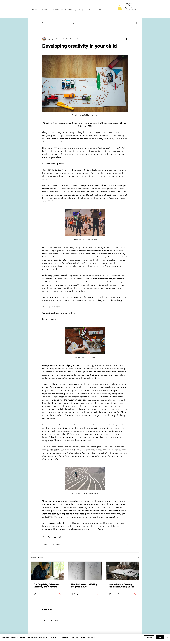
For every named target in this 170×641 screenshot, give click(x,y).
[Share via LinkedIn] (55, 537)
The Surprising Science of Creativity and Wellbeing (46, 585)
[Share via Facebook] (43, 537)
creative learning (68, 23)
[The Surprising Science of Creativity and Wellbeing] (47, 571)
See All (136, 557)
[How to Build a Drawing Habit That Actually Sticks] (122, 571)
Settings (149, 637)
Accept (160, 637)
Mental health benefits (49, 23)
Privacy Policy (91, 637)
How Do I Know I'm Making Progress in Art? (84, 585)
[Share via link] (60, 537)
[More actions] (126, 38)
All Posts (34, 23)
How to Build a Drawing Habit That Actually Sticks (121, 585)
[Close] (167, 637)
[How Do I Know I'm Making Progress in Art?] (85, 571)
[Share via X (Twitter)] (49, 537)
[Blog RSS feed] (137, 4)
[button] (120, 7)
